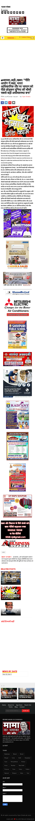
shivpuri (14, 773)
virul (28, 773)
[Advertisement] (17, 58)
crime (13, 758)
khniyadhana (14, 762)
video (21, 773)
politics (28, 769)
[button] (2, 37)
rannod (6, 773)
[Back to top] (30, 816)
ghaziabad (27, 758)
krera (5, 766)
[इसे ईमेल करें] (13, 102)
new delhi (21, 766)
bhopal (6, 758)
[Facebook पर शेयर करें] (2, 102)
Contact (22, 707)
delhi (3, 552)
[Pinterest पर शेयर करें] (9, 102)
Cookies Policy (26, 37)
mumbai (13, 766)
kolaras (23, 762)
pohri (13, 769)
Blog (16, 707)
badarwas (7, 754)
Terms (11, 707)
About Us (11, 705)
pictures (6, 769)
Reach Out (27, 705)
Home (4, 705)
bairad (15, 754)
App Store (19, 705)
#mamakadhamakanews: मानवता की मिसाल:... (26, 697)
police (20, 769)
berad (21, 754)
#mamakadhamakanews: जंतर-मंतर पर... (9, 697)
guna (5, 762)
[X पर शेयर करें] (6, 102)
